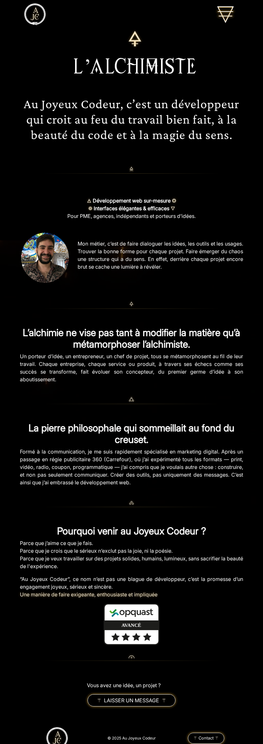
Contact (206, 738)
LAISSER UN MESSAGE (131, 700)
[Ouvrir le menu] (225, 14)
